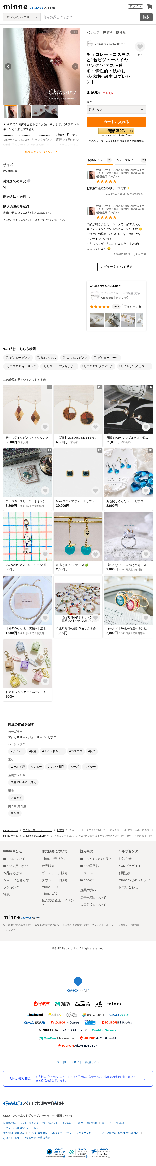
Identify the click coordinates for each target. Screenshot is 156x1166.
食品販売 (48, 866)
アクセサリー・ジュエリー (25, 737)
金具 (89, 101)
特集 (6, 894)
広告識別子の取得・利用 (75, 925)
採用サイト (92, 1062)
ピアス (52, 737)
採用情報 (135, 925)
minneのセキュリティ (134, 880)
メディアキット (11, 930)
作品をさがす (13, 873)
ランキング (11, 887)
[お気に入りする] (140, 46)
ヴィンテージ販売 (55, 873)
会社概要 (123, 925)
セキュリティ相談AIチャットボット (21, 1128)
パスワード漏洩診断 (87, 1123)
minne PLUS (51, 887)
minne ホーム (10, 830)
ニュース (86, 873)
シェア (95, 32)
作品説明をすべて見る (39, 151)
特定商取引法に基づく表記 (17, 925)
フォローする (132, 306)
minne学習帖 (89, 866)
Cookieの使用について (47, 925)
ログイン (135, 6)
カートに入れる (116, 122)
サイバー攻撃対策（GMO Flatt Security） (118, 1133)
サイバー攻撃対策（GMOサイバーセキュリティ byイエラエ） (61, 1133)
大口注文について (93, 904)
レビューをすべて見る (116, 266)
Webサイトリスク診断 (113, 1123)
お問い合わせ (128, 887)
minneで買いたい (15, 866)
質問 (110, 32)
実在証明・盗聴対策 (13, 1133)
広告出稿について (93, 897)
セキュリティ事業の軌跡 (37, 1137)
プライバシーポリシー (104, 925)
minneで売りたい (54, 858)
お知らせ (125, 858)
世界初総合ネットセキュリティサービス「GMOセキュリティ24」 (37, 1123)
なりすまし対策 (11, 1138)
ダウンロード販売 (55, 880)
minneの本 (88, 880)
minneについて (14, 858)
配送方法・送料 (14, 196)
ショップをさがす (16, 880)
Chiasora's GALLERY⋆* (110, 43)
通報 (123, 32)
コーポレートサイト (69, 1062)
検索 (146, 17)
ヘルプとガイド (130, 866)
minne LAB (50, 893)
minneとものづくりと (96, 858)
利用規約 (125, 873)
